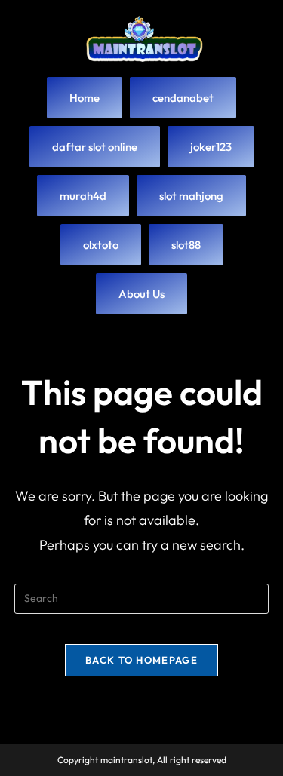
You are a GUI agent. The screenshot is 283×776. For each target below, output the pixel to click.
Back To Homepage (141, 660)
